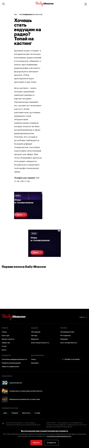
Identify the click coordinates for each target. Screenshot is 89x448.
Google (37, 413)
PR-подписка (65, 335)
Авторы (34, 335)
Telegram (14, 413)
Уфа (15, 14)
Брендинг (35, 363)
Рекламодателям (67, 332)
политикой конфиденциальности (59, 436)
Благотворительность (40, 343)
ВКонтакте (26, 413)
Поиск (33, 359)
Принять (36, 443)
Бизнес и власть (8, 339)
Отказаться (51, 443)
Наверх (82, 317)
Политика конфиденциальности (14, 359)
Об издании (35, 332)
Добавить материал (72, 359)
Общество (6, 343)
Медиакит (64, 339)
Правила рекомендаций (11, 363)
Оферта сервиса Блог (10, 366)
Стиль (4, 346)
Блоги (4, 350)
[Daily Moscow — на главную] (14, 317)
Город (4, 332)
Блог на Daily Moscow (68, 343)
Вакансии (35, 339)
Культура (5, 335)
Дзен (5, 413)
